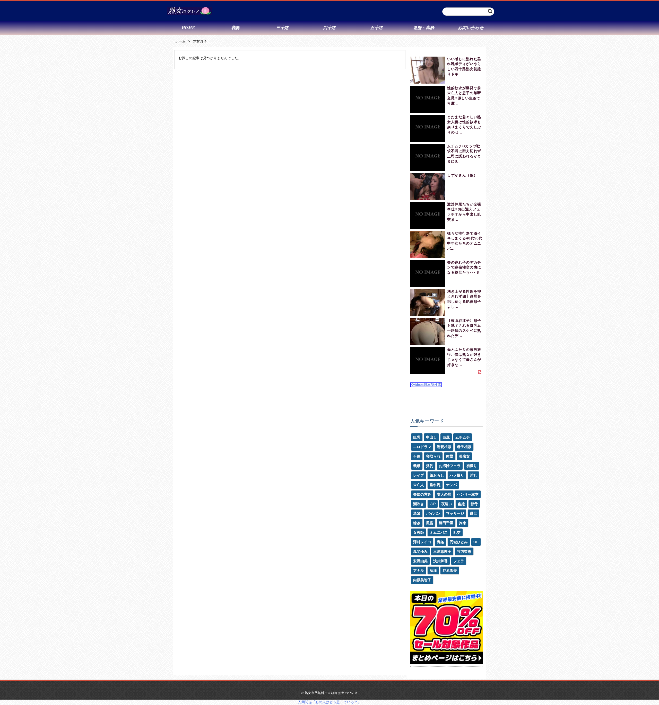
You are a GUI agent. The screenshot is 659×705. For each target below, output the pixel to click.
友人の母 (444, 494)
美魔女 (464, 456)
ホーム (180, 41)
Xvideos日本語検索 (426, 385)
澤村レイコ (422, 542)
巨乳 (416, 437)
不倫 (416, 456)
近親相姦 (444, 447)
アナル (418, 570)
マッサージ (455, 513)
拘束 (462, 523)
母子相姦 (464, 447)
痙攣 (449, 456)
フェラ (458, 561)
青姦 (440, 542)
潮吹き (418, 504)
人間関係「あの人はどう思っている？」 (329, 702)
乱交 (457, 532)
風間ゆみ (420, 551)
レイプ (418, 475)
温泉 (416, 513)
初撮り (471, 466)
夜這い (446, 504)
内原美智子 (422, 580)
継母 (473, 513)
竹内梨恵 (464, 551)
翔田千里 (446, 523)
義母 (416, 466)
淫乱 (473, 475)
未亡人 (418, 485)
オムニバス (439, 532)
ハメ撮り (457, 475)
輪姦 (416, 523)
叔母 (474, 504)
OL (476, 542)
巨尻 (446, 437)
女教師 (418, 532)
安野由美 (420, 561)
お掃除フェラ (450, 466)
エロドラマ (422, 447)
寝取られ (433, 456)
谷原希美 (450, 570)
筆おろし (437, 475)
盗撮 (461, 504)
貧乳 (429, 466)
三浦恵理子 (442, 551)
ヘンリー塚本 (468, 494)
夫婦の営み (422, 494)
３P (433, 504)
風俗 (429, 523)
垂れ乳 (435, 485)
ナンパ (451, 485)
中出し (431, 437)
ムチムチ (462, 437)
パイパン (433, 513)
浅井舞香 (440, 561)
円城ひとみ (459, 542)
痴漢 (433, 570)
